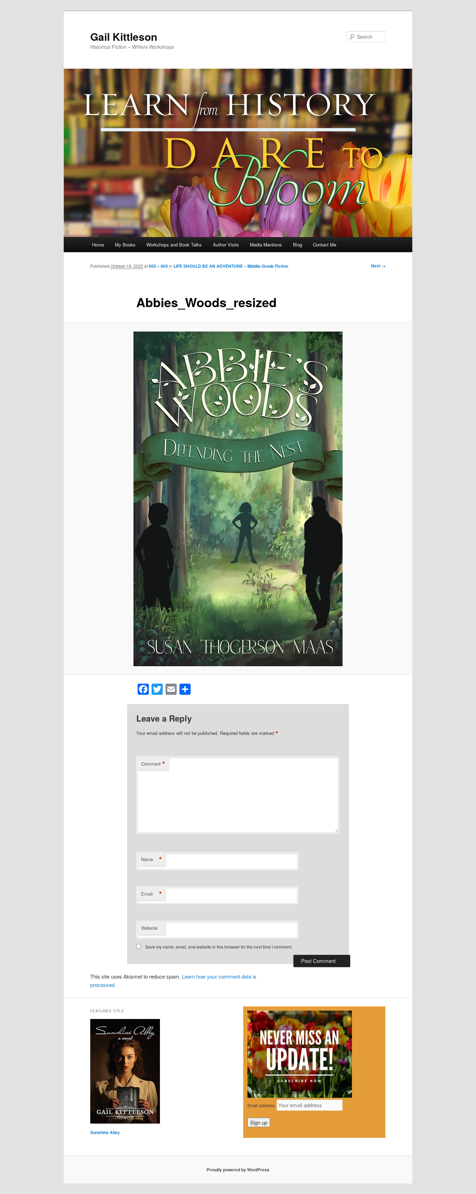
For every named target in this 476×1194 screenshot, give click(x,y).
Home (98, 244)
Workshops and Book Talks (174, 244)
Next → (378, 266)
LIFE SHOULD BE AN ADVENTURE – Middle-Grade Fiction (231, 266)
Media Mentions (266, 244)
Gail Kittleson (123, 36)
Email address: (262, 1105)
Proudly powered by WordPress (238, 1169)
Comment (153, 763)
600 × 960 (158, 266)
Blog (297, 244)
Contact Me (324, 244)
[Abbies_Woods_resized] (238, 499)
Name (151, 859)
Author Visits (226, 244)
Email (151, 893)
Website (149, 928)
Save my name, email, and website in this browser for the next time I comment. (218, 947)
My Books (125, 244)
